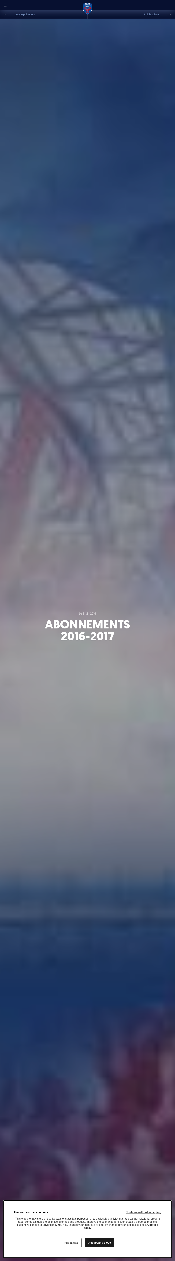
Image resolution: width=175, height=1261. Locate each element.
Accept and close (99, 1242)
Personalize (71, 1242)
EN (15, 5)
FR (11, 5)
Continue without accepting (143, 1212)
